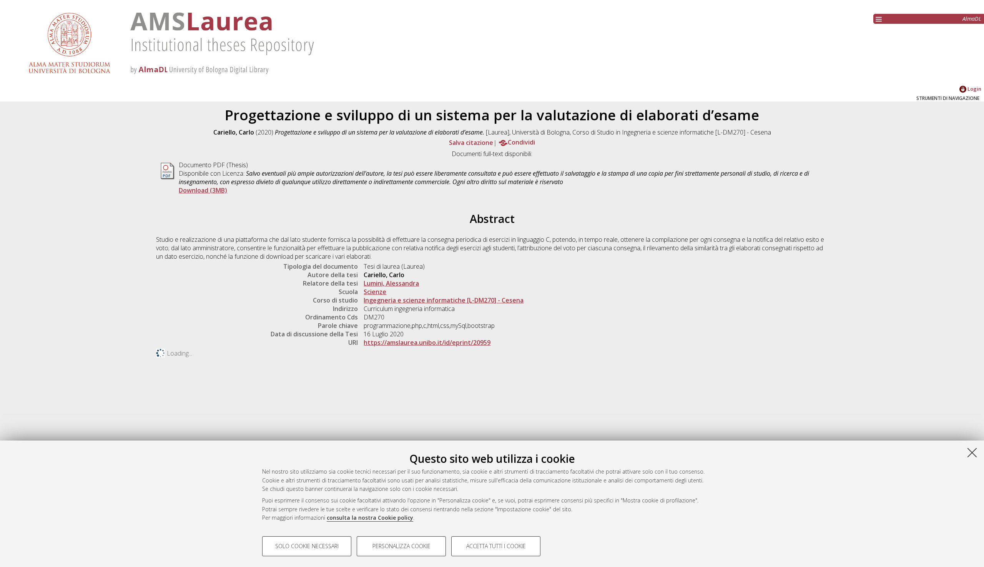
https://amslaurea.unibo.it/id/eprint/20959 (427, 342)
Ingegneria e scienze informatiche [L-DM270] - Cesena (444, 300)
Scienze (375, 292)
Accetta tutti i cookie (496, 546)
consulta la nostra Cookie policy (370, 517)
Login (973, 88)
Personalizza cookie (401, 546)
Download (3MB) (203, 190)
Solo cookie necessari (307, 546)
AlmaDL (971, 18)
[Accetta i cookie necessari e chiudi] (972, 452)
